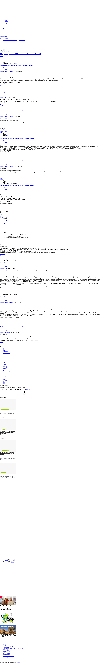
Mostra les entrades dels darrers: (6, 340)
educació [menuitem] (6, 21)
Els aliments (5, 364)
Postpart (4, 357)
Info (3, 349)
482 (7, 182)
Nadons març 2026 (6, 647)
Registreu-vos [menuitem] (5, 34)
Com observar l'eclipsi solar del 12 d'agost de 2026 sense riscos (13, 648)
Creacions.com (19, 662)
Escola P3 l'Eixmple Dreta (7, 660)
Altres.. (4, 383)
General (4, 348)
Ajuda (4, 350)
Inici (3, 557)
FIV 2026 (4, 644)
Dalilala (1, 179)
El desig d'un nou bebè (6, 353)
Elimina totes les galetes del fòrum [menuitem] (10, 560)
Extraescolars (5, 380)
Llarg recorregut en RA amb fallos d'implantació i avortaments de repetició (20, 54)
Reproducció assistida (6, 359)
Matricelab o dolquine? (6, 642)
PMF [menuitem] (5, 27)
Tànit (1, 256)
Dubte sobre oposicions (6, 653)
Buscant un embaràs (6, 354)
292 (7, 135)
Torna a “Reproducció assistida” (5, 344)
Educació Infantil (5, 376)
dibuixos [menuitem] (6, 23)
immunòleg (4, 643)
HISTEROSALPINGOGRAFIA (8, 656)
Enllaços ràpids (5, 18)
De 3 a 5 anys (5, 374)
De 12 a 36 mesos (5, 367)
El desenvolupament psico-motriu (8, 371)
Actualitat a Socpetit (6, 352)
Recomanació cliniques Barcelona (8, 646)
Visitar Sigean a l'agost (6, 651)
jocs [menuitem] (5, 24)
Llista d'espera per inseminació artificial (9, 657)
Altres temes (5, 366)
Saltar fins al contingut (4, 38)
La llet (4, 362)
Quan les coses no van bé (7, 360)
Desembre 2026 (5, 649)
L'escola (4, 379)
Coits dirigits (5, 655)
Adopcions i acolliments (7, 358)
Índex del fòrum (7, 557)
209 (7, 259)
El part (4, 356)
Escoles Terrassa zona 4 (6, 654)
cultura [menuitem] (6, 20)
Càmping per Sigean (6, 652)
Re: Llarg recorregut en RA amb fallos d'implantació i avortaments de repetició (17, 92)
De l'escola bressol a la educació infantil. (9, 373)
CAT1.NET (28, 389)
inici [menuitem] (5, 19)
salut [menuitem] (5, 22)
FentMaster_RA (8, 332)
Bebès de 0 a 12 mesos (6, 361)
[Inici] (3, 36)
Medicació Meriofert (6, 659)
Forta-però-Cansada (3, 59)
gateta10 (1, 132)
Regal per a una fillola (6, 650)
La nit (3, 365)
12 (6, 323)
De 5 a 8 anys (5, 377)
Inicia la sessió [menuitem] (5, 33)
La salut (4, 363)
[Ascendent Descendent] (32, 340)
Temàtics (4, 382)
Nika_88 (1, 86)
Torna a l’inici (2, 83)
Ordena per (21, 340)
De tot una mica (5, 351)
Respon (1, 56)
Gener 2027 (4, 645)
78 (6, 62)
